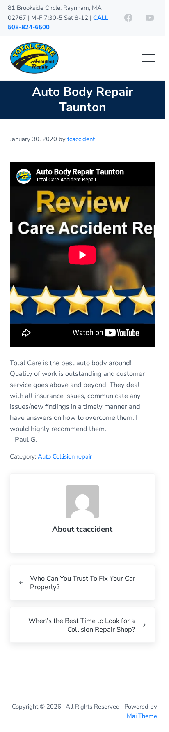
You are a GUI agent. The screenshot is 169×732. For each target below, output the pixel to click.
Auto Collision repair (65, 456)
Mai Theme (142, 716)
